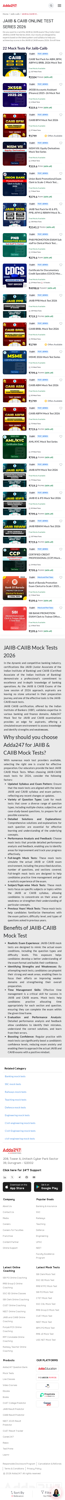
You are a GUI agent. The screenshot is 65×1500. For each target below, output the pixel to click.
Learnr (6, 1454)
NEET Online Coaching (14, 1311)
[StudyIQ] (47, 1386)
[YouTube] (34, 1177)
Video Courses (10, 1385)
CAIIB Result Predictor (13, 1415)
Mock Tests (8, 1373)
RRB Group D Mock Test (47, 1310)
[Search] (51, 5)
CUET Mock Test (44, 1316)
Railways (40, 1218)
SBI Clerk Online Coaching (16, 1299)
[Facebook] (27, 1177)
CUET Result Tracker (13, 1431)
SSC (38, 1212)
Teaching (40, 1224)
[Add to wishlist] (60, 54)
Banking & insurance (46, 1206)
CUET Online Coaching (14, 1305)
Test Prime (8, 1448)
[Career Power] (47, 1377)
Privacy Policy (34, 1468)
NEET (38, 1248)
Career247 (8, 1436)
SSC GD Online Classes (14, 1293)
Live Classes (9, 1379)
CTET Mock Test (44, 1298)
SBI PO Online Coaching (15, 1277)
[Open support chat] (56, 1492)
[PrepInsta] (47, 1395)
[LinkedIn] (5, 1177)
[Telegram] (19, 1177)
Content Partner (11, 1242)
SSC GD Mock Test (45, 1280)
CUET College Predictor (14, 1403)
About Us (7, 1206)
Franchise (8, 1236)
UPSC (39, 1242)
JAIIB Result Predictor (13, 1409)
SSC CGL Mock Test (45, 1304)
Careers (7, 1224)
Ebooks (6, 1391)
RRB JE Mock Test (45, 1334)
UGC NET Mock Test (46, 1340)
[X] (12, 1177)
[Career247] (47, 1403)
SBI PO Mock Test (44, 1292)
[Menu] (59, 5)
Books (6, 1397)
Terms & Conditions (14, 1468)
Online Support (10, 1248)
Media (6, 1218)
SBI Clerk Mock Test (45, 1274)
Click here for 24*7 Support (22, 1170)
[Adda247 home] (10, 5)
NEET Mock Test (44, 1322)
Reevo (5, 1443)
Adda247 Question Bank (15, 1367)
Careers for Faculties (13, 1230)
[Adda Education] (47, 1368)
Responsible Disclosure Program (19, 1463)
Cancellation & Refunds (50, 1463)
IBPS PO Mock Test (45, 1328)
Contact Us (8, 1212)
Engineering (42, 1236)
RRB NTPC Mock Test (46, 1286)
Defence (40, 1230)
